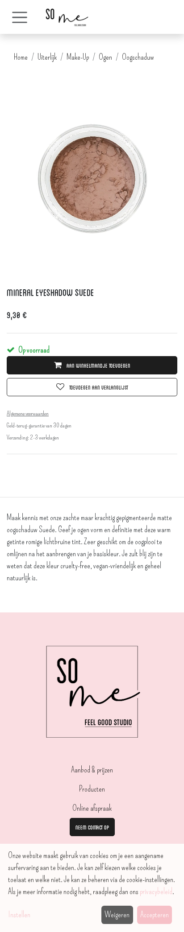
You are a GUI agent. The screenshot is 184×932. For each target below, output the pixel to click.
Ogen (105, 57)
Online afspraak (92, 808)
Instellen (19, 915)
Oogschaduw (138, 57)
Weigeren (117, 915)
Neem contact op (92, 826)
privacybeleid (156, 891)
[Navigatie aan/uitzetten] (20, 17)
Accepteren (154, 915)
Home (21, 57)
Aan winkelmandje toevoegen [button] (97, 365)
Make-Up (78, 57)
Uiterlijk (47, 57)
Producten (92, 789)
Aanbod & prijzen (92, 770)
